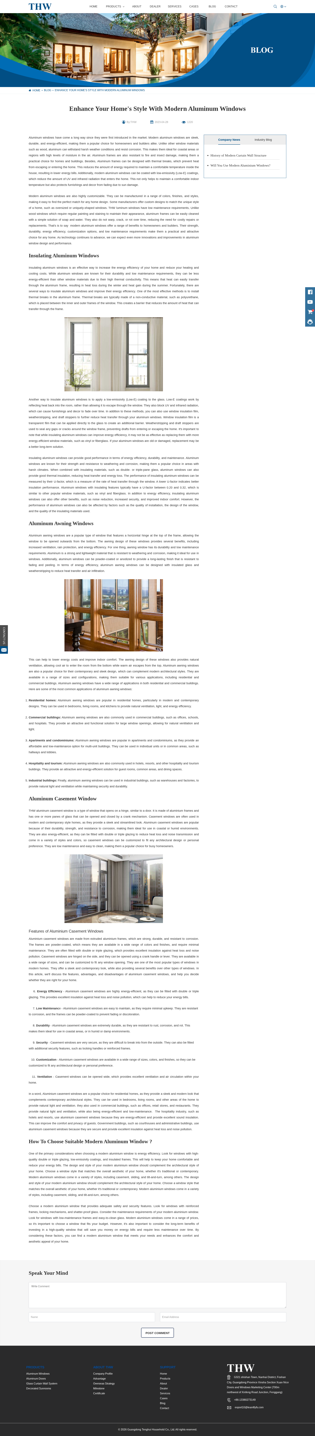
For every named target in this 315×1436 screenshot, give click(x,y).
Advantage (99, 1378)
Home (93, 6)
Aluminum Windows (38, 1373)
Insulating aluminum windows (48, 267)
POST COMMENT (158, 1333)
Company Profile (103, 1373)
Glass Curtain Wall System (41, 1383)
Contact (231, 6)
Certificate (99, 1393)
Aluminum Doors (36, 1378)
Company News (229, 139)
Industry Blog (263, 139)
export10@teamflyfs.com (249, 1407)
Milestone (99, 1388)
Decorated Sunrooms (38, 1388)
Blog (212, 6)
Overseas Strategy (104, 1383)
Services (174, 6)
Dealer (155, 6)
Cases (194, 6)
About (136, 6)
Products (113, 6)
